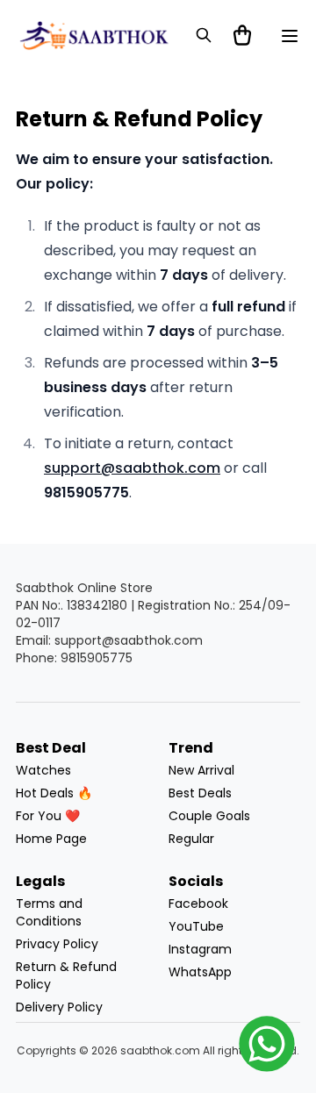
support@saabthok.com (132, 468)
